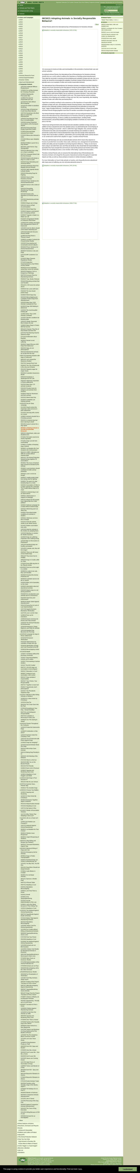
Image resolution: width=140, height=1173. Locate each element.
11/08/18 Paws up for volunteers (27, 615)
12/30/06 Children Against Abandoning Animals (28, 1009)
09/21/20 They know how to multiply (29, 556)
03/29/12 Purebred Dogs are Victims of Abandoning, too (29, 860)
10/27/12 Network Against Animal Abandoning (28, 826)
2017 (21, 37)
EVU (37, 1164)
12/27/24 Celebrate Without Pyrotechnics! (29, 87)
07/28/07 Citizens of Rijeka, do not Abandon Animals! (30, 997)
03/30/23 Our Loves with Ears (29, 289)
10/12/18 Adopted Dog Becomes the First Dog (27, 631)
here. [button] (80, 1169)
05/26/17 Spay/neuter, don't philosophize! (29, 687)
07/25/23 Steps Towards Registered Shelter (28, 259)
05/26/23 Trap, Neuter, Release (30, 279)
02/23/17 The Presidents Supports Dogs (28, 691)
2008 (21, 57)
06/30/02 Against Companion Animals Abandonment (29, 1105)
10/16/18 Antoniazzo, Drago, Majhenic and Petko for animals (30, 627)
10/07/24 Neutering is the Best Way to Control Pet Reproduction (30, 114)
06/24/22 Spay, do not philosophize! (27, 348)
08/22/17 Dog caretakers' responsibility (28, 678)
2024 (21, 22)
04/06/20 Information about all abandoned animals (29, 587)
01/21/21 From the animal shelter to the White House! (29, 522)
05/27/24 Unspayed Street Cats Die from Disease (30, 155)
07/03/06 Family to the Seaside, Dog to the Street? (30, 1022)
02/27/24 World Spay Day (28, 209)
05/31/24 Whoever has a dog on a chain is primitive (29, 151)
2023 (21, 24)
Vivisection (64, 2)
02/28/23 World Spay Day (28, 295)
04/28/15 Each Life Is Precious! (30, 768)
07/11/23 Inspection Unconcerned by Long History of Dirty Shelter (29, 263)
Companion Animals (94, 2)
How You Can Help (24, 1139)
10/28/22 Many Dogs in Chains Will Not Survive (30, 326)
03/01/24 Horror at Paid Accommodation (28, 206)
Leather (72, 2)
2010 (21, 53)
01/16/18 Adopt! (25, 651)
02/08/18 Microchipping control (30, 649)
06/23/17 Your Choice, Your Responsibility (29, 681)
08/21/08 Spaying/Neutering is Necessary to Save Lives (30, 955)
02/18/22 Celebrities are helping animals (28, 400)
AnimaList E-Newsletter (25, 1130)
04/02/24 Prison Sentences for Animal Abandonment (30, 181)
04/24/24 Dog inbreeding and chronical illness (29, 162)
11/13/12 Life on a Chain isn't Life (29, 818)
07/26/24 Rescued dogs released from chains (28, 132)
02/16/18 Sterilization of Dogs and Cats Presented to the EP (29, 646)
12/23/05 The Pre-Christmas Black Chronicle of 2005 (29, 1035)
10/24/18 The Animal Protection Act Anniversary (30, 623)
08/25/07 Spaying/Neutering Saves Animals (29, 990)
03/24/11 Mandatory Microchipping (27, 887)
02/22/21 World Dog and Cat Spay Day (29, 509)
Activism (21, 14)
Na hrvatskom (119, 4)
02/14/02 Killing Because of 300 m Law (30, 1113)
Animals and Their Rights (26, 8)
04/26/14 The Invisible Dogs (29, 788)
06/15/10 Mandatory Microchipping (27, 922)
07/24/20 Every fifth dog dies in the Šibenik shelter (30, 564)
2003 (21, 69)
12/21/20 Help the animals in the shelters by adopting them (29, 530)
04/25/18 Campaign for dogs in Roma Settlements (30, 634)
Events (20, 1128)
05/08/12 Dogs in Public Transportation (28, 856)
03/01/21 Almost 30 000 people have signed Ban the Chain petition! (30, 501)
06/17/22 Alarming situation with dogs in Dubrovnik (30, 356)
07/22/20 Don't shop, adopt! (108, 38)
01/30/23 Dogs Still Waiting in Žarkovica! (29, 307)
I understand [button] (127, 1169)
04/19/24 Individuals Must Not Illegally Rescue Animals (29, 166)
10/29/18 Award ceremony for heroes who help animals (29, 619)
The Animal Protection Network (27, 1137)
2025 (21, 20)
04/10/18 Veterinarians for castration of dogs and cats (29, 642)
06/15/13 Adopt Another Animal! (30, 803)
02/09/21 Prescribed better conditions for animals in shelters (29, 514)
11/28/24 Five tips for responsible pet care (27, 98)
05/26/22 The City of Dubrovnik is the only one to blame (30, 366)
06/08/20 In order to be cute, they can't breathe (29, 571)
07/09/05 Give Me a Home (28, 1050)
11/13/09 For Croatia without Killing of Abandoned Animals (29, 930)
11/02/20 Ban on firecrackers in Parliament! (30, 541)
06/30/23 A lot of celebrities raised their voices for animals (29, 268)
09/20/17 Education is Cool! (29, 671)
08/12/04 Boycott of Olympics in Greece (30, 1074)
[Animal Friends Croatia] (31, 3)
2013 (21, 46)
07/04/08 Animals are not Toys (30, 966)
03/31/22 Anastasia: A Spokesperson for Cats (27, 377)
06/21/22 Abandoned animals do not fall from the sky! (29, 352)
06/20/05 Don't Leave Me (28, 1056)
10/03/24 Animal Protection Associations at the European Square (29, 124)
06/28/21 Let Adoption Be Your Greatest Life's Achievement (30, 449)
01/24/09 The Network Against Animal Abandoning (30, 942)
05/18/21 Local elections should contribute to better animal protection (30, 470)
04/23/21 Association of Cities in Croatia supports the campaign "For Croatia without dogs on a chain (30, 487)
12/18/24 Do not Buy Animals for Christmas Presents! (29, 91)
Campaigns (102, 2)
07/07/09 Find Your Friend (28, 937)
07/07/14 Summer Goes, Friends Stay (28, 784)
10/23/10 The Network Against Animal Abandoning (30, 911)
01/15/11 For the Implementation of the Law (28, 901)
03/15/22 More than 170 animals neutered (28, 385)
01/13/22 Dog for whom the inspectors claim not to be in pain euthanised (29, 408)
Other (21, 1120)
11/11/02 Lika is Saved (27, 1098)
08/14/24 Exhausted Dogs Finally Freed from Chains (28, 128)
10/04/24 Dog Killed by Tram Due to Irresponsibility (29, 119)
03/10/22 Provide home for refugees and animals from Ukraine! (29, 390)
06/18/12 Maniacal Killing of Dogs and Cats (29, 849)
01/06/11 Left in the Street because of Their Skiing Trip (29, 905)
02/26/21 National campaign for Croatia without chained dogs (30, 505)
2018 (21, 35)
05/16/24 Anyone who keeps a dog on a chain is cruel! (30, 158)
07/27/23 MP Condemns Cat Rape (29, 255)
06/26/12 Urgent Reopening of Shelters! (30, 837)
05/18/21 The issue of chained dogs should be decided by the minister (30, 464)
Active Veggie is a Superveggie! (27, 1146)
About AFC (21, 1134)
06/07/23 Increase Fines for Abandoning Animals (29, 276)
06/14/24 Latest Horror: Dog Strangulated (29, 147)
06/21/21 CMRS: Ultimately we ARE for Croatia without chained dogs (30, 453)
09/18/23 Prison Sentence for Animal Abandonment (29, 247)
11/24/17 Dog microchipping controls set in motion (29, 658)
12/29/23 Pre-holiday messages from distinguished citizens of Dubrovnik (30, 224)
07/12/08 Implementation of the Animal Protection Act (30, 962)
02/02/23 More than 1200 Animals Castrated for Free (29, 303)
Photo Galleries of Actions (26, 1123)
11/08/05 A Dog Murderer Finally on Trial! (28, 1043)
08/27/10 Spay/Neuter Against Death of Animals (29, 915)
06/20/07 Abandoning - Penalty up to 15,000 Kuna (30, 1001)
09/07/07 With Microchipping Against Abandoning (29, 986)
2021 (21, 28)
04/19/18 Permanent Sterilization (27, 638)
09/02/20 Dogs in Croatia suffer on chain (30, 560)
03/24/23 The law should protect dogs (28, 291)
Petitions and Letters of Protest (27, 1132)
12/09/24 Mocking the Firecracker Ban (27, 94)
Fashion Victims (24, 80)
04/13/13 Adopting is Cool (28, 806)
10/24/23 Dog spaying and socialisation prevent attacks (29, 244)
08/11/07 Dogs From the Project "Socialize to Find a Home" (30, 993)
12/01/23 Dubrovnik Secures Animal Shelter (29, 232)
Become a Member (24, 1148)
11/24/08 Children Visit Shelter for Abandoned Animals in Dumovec (30, 950)
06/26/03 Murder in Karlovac (29, 1092)
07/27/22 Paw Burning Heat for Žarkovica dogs (30, 333)
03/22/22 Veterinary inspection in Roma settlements (30, 381)
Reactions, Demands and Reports (28, 1126)
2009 (21, 55)
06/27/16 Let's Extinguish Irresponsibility (28, 712)
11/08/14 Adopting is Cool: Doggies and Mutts (28, 775)
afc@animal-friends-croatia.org (114, 1160)
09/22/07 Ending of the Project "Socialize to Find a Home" (30, 982)
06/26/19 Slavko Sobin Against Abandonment (30, 602)
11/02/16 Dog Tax (26, 702)
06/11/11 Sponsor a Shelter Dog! (29, 879)
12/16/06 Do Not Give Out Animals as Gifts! (28, 1012)
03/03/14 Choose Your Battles (29, 790)
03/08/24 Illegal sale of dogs (29, 203)
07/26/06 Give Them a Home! (29, 1019)
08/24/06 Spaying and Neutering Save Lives (27, 1016)
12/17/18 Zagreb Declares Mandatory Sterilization (28, 609)
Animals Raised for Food (27, 75)
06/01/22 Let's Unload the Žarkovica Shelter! (28, 360)
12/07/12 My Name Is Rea (28, 808)
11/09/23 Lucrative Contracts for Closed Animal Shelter (30, 240)
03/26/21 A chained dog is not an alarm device (29, 492)
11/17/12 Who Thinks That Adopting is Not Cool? (28, 814)
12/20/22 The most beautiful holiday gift (29, 310)
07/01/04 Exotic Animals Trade (30, 1081)
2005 (21, 64)
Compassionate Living (26, 11)
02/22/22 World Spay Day (28, 397)
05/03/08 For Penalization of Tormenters (29, 974)
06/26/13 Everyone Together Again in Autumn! (29, 800)
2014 (21, 44)
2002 (21, 71)
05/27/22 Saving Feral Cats (29, 363)
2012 (21, 49)
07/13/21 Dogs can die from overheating (29, 441)
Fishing (87, 2)
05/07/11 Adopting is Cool (28, 885)
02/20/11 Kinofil (25, 894)
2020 (21, 31)
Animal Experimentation (27, 77)
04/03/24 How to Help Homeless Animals (27, 177)
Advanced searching (114, 12)
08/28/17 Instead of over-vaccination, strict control (28, 674)
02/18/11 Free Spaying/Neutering (26, 897)
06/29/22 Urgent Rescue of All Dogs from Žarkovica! (29, 345)
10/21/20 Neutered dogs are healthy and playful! (29, 545)
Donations (119, 2)
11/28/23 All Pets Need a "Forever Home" (28, 236)
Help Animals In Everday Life (26, 1141)
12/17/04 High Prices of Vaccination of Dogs (28, 1062)
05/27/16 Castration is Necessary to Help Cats (28, 716)
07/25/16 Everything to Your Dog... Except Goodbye (29, 709)
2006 (21, 62)
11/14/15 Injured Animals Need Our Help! (30, 745)
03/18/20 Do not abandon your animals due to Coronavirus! (30, 594)
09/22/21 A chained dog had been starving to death (29, 421)
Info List (115, 2)
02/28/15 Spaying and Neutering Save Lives (27, 771)
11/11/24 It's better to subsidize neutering (30, 106)
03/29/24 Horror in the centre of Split (30, 185)
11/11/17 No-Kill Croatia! (28, 665)
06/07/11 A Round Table (28, 882)
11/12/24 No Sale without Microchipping (28, 102)
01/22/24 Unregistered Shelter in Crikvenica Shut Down (30, 219)
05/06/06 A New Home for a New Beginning (29, 1026)
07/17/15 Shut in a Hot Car (29, 760)
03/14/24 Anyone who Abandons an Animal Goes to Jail (29, 195)
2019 (21, 33)
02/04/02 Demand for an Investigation (28, 1116)
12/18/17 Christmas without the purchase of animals (30, 654)
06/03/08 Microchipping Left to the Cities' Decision (30, 968)
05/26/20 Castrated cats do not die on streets (30, 579)
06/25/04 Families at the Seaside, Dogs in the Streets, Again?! (29, 1085)
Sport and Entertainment (27, 82)
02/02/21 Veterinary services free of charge (29, 518)
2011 (21, 51)
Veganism (58, 2)
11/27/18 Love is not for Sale (29, 613)
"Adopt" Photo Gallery (107, 20)
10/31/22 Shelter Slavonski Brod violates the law (29, 322)
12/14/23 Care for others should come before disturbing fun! (30, 228)
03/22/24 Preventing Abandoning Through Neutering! (27, 190)
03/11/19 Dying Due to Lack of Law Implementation (30, 606)
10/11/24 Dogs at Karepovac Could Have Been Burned (29, 110)
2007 (21, 60)
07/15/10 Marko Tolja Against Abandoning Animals (29, 918)
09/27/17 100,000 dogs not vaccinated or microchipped (29, 668)
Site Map (107, 12)
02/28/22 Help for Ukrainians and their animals (29, 394)
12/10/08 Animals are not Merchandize (28, 946)
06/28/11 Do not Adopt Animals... (27, 875)
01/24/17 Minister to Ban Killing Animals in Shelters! (30, 695)
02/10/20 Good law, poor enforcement (28, 598)
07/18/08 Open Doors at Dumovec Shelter (28, 959)
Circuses (76, 2)
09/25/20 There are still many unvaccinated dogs (29, 552)
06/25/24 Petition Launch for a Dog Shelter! (30, 143)
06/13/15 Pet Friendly (27, 766)
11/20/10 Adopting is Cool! (28, 908)
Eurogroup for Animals (44, 1164)
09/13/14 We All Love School (29, 782)
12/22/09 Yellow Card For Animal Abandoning (28, 926)
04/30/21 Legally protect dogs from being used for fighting (29, 478)
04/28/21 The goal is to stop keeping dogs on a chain (29, 482)
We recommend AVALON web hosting (111, 14)
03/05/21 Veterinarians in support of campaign (28, 496)
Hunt (83, 2)
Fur (68, 2)
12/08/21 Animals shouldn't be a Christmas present (30, 417)
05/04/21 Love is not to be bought (110, 32)
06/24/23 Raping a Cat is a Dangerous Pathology (29, 272)
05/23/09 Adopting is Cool (28, 939)
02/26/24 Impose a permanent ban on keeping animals (30, 212)
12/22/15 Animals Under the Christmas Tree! (29, 735)
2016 (21, 40)
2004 (21, 66)
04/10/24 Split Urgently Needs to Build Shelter (30, 170)
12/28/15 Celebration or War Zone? (29, 731)
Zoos (80, 2)
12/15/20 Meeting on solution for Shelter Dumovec (29, 533)
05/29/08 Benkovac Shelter (29, 972)
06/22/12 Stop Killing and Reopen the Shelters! (28, 841)
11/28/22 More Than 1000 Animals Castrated (28, 314)
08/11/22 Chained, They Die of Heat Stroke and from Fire (30, 329)
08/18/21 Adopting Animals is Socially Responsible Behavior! (30, 429)
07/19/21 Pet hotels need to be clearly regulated (30, 437)
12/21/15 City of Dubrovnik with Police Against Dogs (30, 739)
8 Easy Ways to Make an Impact (27, 1143)
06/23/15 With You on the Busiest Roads (28, 762)
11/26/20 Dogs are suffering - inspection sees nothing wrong (30, 537)
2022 (21, 26)
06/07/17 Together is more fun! (30, 685)
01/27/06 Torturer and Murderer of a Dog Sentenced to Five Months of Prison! (30, 1031)
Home (21, 5)
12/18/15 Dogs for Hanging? (29, 742)
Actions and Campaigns (25, 17)
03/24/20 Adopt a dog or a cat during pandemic (29, 590)
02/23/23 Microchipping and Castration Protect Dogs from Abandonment (29, 298)
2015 (21, 42)
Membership (109, 2)
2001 (21, 73)
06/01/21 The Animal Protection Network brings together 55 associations (30, 459)
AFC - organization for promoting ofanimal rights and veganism (112, 7)
